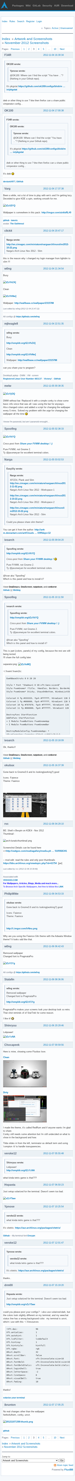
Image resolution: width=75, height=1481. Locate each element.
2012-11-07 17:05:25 (53, 1404)
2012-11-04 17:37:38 (53, 188)
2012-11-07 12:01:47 (53, 1242)
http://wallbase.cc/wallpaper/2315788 (34, 303)
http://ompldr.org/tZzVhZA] (20, 343)
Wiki (28, 5)
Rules (12, 21)
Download (67, 5)
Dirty (5, 1092)
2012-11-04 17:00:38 (53, 110)
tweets (14, 220)
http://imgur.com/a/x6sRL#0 (56, 212)
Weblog (16, 590)
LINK (61, 886)
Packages (18, 5)
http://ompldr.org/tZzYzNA (20, 1170)
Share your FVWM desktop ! (38, 559)
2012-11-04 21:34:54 (53, 268)
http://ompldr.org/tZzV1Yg (20, 1002)
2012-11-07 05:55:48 (53, 1153)
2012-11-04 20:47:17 (53, 230)
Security (47, 5)
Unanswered (66, 28)
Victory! (48, 379)
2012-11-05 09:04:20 (53, 540)
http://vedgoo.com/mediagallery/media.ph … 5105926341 (36, 851)
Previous (15, 49)
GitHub (19, 181)
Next (62, 49)
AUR (56, 5)
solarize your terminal (14, 1398)
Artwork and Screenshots (33, 39)
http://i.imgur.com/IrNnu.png (21, 928)
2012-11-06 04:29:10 (53, 823)
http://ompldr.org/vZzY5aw (20, 1304)
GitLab (37, 5)
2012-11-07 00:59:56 (53, 1045)
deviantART (9, 181)
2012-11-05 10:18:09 (53, 740)
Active (55, 28)
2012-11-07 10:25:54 (53, 1206)
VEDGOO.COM (10, 880)
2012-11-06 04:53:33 (53, 893)
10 (55, 49)
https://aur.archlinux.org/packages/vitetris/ (38, 1228)
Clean (6, 1057)
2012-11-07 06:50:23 (53, 1184)
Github (6, 590)
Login (39, 21)
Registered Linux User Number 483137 (22, 379)
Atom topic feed (65, 1465)
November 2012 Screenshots (27, 43)
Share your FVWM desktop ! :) (36, 443)
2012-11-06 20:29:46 (53, 1025)
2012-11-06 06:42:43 (53, 946)
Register (30, 21)
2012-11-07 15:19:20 (53, 1285)
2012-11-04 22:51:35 (53, 323)
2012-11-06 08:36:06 (53, 979)
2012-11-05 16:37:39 (53, 765)
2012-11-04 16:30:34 (53, 55)
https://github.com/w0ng (28, 316)
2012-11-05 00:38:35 (53, 385)
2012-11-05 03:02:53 (53, 459)
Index (5, 21)
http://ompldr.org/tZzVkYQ (20, 553)
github (6, 220)
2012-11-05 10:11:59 (53, 597)
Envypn (31, 1235)
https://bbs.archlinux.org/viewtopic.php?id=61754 (30, 863)
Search (20, 21)
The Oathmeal (17, 223)
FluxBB (68, 1469)
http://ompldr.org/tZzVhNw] (21, 354)
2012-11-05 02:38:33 (53, 428)
